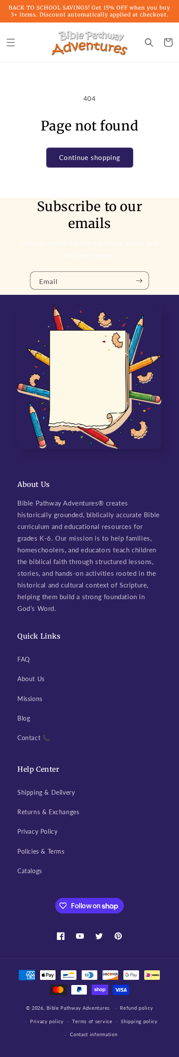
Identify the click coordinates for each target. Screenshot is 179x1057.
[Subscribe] (139, 280)
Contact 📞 (33, 737)
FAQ (23, 659)
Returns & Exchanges (48, 812)
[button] (10, 42)
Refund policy (136, 1008)
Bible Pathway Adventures (78, 1008)
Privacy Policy (37, 831)
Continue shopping (89, 157)
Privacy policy (47, 1021)
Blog (23, 718)
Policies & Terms (41, 851)
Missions (30, 698)
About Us (31, 678)
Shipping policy (139, 1021)
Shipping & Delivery (46, 792)
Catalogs (29, 870)
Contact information (93, 1034)
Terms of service (92, 1021)
